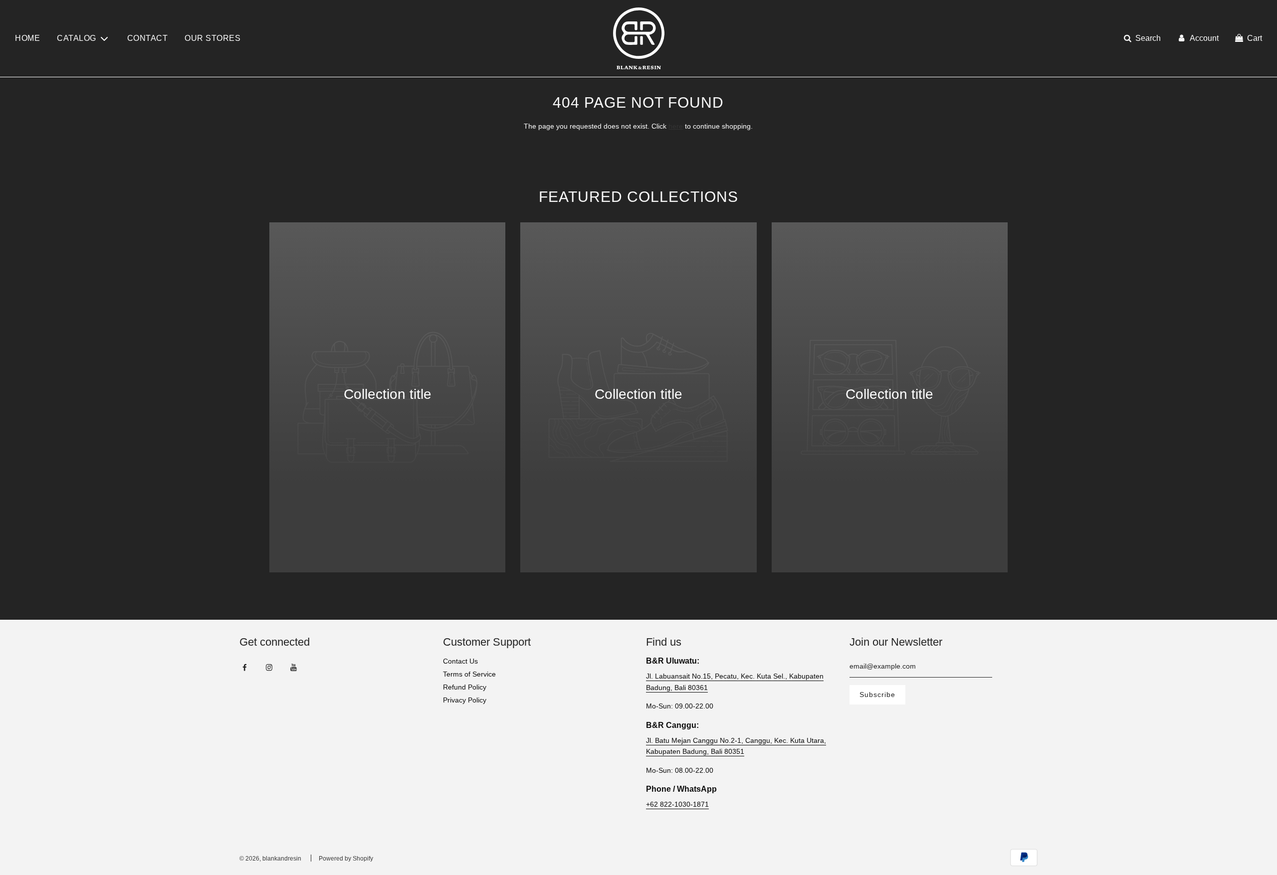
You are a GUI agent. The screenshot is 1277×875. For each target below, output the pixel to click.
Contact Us (460, 661)
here (675, 126)
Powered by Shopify (346, 858)
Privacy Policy (464, 700)
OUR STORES (212, 38)
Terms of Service (469, 674)
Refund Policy (464, 687)
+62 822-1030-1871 (677, 804)
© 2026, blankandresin (270, 858)
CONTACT (147, 38)
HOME (27, 38)
